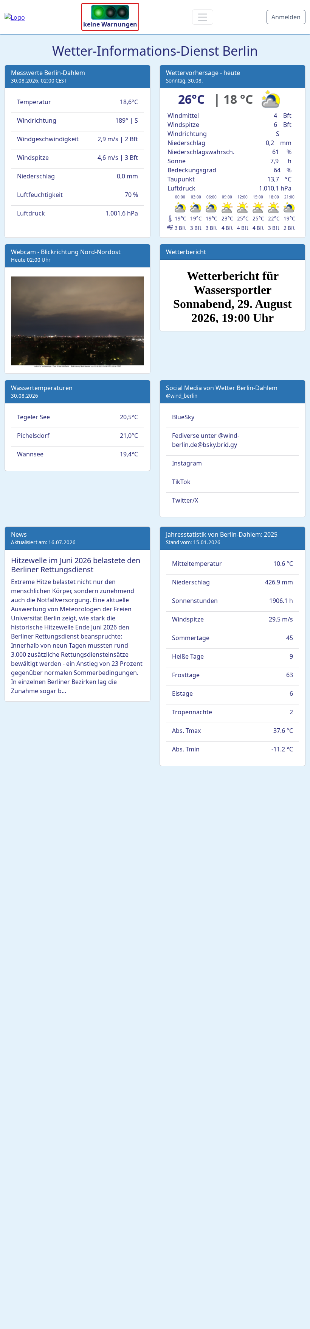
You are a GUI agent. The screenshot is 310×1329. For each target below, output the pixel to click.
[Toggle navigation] (202, 17)
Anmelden (286, 17)
